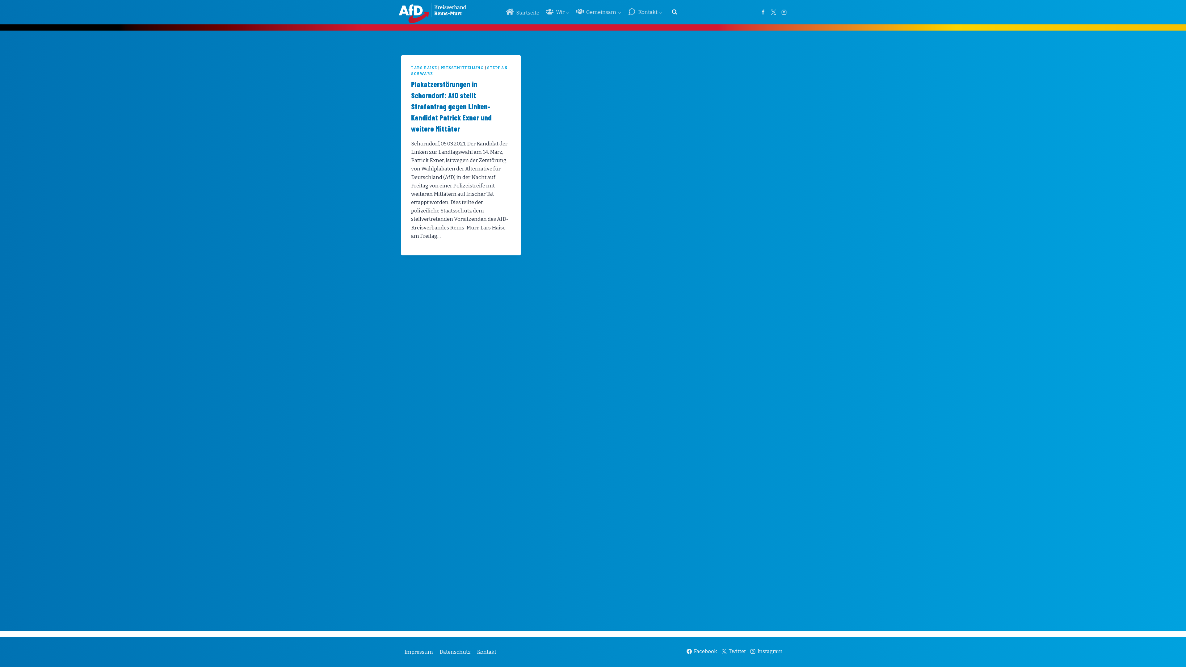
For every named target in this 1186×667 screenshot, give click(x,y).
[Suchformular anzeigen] (674, 12)
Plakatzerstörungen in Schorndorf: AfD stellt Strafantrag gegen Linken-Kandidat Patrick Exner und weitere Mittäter (451, 106)
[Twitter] (773, 12)
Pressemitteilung (462, 68)
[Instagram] (784, 12)
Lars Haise (424, 68)
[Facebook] (763, 12)
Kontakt (486, 652)
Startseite (527, 13)
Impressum (418, 652)
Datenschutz (455, 652)
